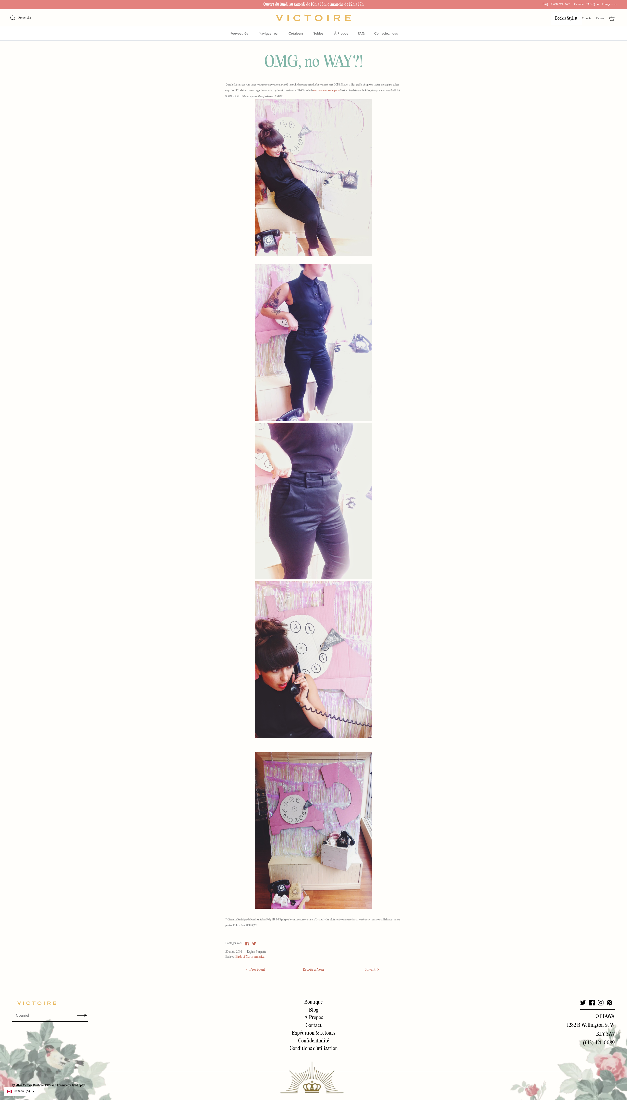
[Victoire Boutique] (313, 18)
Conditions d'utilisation (313, 1048)
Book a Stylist (566, 18)
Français (607, 4)
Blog (313, 1010)
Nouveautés (239, 33)
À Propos (341, 33)
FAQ (545, 4)
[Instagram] (600, 1002)
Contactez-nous (560, 4)
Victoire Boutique (33, 1085)
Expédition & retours (313, 1033)
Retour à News (314, 969)
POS (48, 1085)
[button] (21, 1091)
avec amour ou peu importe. (326, 90)
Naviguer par (269, 33)
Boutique (313, 1002)
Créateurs (296, 33)
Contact (313, 1025)
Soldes (318, 33)
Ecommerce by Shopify (71, 1085)
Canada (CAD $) (584, 4)
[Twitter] (583, 1002)
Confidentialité (313, 1041)
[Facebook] (592, 1002)
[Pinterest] (609, 1002)
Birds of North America (250, 957)
